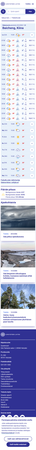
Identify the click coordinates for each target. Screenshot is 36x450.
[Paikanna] (3, 11)
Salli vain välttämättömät (18, 439)
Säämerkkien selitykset (10, 182)
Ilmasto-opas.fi (6, 395)
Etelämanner (5, 407)
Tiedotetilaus (5, 384)
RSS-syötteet (5, 377)
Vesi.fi (3, 402)
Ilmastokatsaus (6, 397)
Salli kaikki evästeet (18, 444)
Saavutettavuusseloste (9, 381)
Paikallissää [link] (16, 18)
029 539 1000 (6, 365)
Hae (30, 11)
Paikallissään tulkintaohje (10, 180)
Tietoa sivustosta (7, 379)
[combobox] (17, 11)
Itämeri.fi (4, 405)
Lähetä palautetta (7, 374)
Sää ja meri (5, 18)
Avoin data (4, 400)
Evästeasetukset (7, 386)
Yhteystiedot (5, 372)
